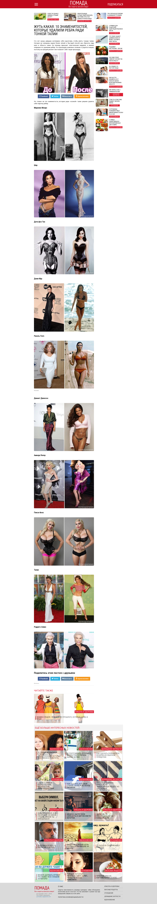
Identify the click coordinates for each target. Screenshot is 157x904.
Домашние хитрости (112, 896)
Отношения (108, 893)
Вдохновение (109, 899)
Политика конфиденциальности (70, 897)
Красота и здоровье (111, 886)
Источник (36, 683)
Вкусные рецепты (111, 889)
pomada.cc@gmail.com (44, 896)
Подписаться (115, 4)
